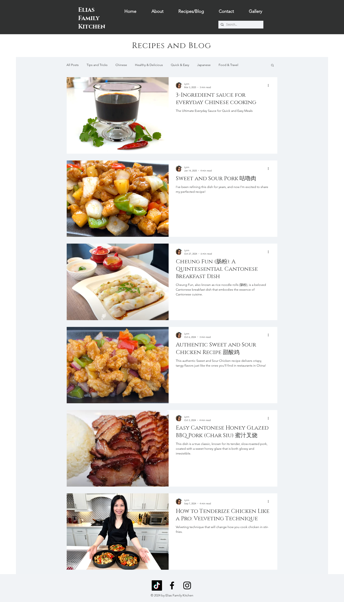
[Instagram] (187, 585)
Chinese (121, 65)
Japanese (204, 65)
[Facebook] (172, 585)
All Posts (72, 65)
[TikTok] (157, 585)
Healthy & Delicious (149, 65)
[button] (272, 65)
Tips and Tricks (97, 65)
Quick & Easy (180, 65)
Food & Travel (228, 65)
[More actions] (269, 85)
